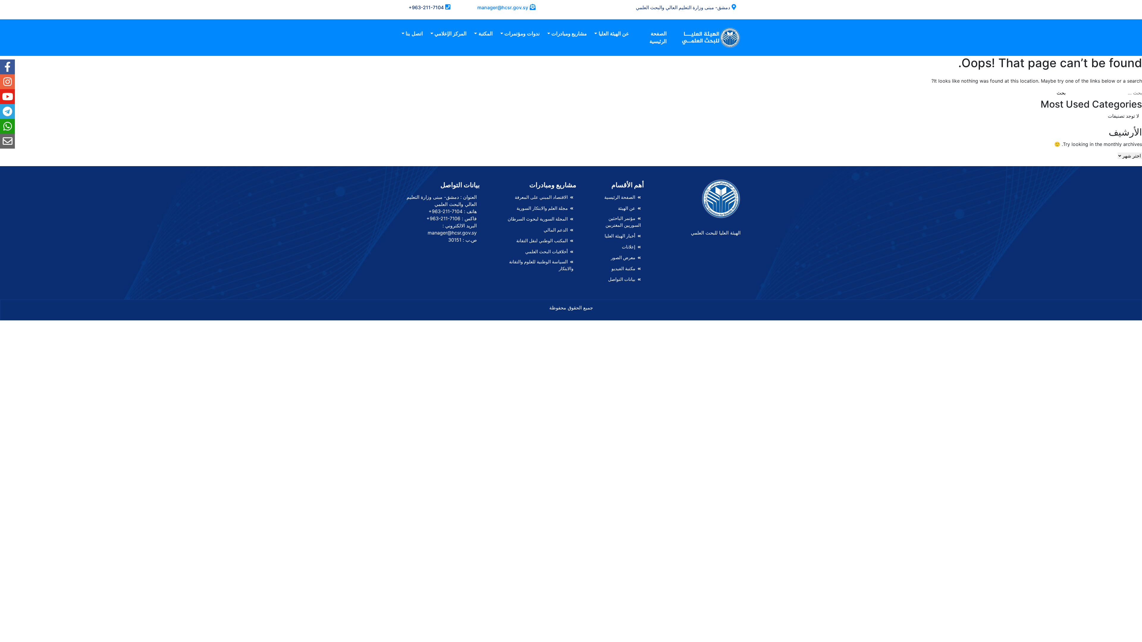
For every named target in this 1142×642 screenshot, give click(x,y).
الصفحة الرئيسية (658, 37)
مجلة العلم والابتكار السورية (542, 208)
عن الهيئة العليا (614, 34)
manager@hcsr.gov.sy (502, 7)
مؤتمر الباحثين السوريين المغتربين (623, 221)
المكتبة (485, 34)
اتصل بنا (414, 34)
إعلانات (628, 247)
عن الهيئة (626, 208)
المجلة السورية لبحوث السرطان (538, 219)
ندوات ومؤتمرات (521, 34)
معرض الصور (623, 257)
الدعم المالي (556, 230)
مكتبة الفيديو (623, 268)
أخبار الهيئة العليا (620, 236)
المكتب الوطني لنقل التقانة (542, 240)
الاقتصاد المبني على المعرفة (541, 197)
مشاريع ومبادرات (569, 34)
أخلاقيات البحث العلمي (546, 251)
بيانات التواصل (621, 279)
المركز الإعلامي (450, 34)
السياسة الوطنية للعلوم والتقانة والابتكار (541, 265)
